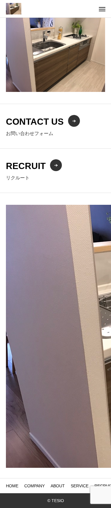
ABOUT (58, 485)
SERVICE (80, 485)
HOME (12, 485)
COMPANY (34, 485)
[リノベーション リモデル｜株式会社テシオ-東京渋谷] (13, 8)
